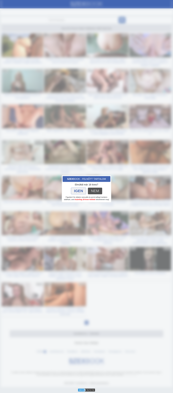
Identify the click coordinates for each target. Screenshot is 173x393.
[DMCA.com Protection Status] (86, 390)
